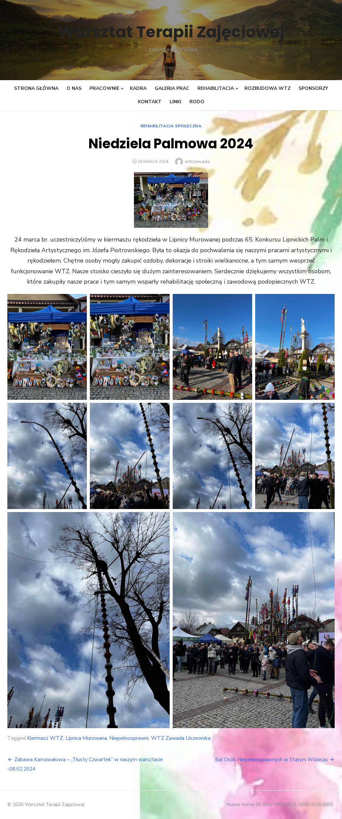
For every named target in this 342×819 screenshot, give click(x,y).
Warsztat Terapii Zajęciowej (171, 32)
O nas (73, 88)
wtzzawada (197, 161)
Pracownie (104, 88)
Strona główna (36, 88)
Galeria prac (172, 88)
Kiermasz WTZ (45, 738)
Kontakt (150, 102)
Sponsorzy (313, 88)
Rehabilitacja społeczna (171, 126)
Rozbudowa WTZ (267, 88)
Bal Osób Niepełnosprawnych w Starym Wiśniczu (271, 759)
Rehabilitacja (215, 88)
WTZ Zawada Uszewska (180, 738)
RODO (196, 102)
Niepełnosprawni (129, 738)
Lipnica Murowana (86, 738)
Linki (175, 102)
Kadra (138, 88)
